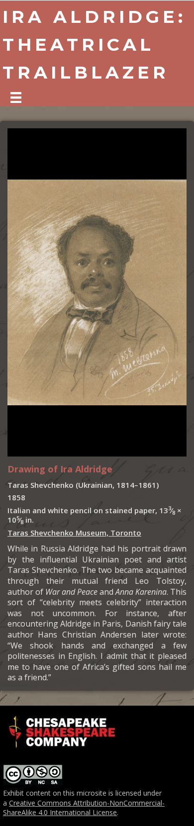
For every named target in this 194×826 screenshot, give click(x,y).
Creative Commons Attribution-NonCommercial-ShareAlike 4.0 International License (84, 808)
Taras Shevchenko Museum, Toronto (74, 533)
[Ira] (15, 97)
